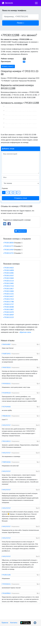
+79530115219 (8, 317)
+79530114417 (8, 296)
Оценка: (5, 188)
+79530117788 (8, 302)
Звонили (8, 3)
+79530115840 (8, 278)
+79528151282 (6, 575)
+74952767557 (6, 425)
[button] (20, 23)
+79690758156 (6, 367)
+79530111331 (8, 294)
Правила (5, 623)
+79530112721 (8, 253)
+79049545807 (6, 344)
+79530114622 (8, 268)
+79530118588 (8, 307)
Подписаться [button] (21, 231)
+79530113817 (8, 289)
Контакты (13, 623)
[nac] (36, 3)
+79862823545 (6, 416)
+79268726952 (6, 354)
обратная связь (25, 332)
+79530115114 (8, 281)
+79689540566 (6, 462)
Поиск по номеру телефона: (14, 11)
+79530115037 (8, 276)
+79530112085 (8, 273)
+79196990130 (6, 393)
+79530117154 (8, 286)
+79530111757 (8, 304)
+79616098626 (6, 593)
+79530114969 (8, 250)
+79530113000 (8, 291)
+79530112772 (8, 246)
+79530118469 (8, 315)
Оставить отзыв (7, 66)
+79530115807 (8, 309)
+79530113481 (8, 283)
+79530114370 (8, 312)
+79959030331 (6, 384)
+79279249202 (6, 407)
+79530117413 (8, 299)
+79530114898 (8, 270)
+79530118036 (8, 243)
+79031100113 (6, 441)
